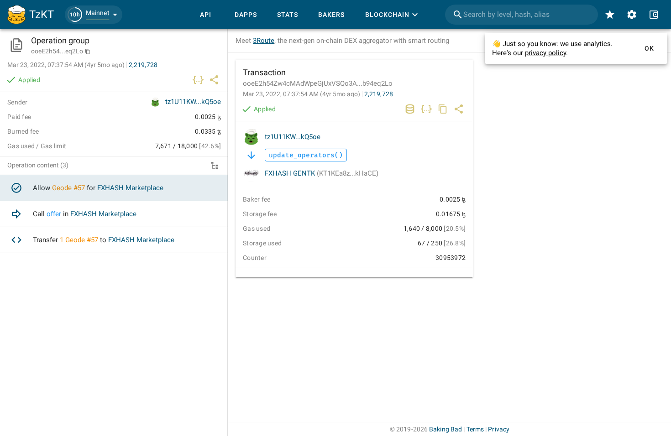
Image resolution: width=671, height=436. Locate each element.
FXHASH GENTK (321, 173)
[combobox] (521, 15)
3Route (263, 40)
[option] (114, 188)
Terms (475, 429)
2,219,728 (378, 94)
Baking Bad (445, 429)
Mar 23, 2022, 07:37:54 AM (301, 94)
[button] (93, 14)
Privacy (498, 429)
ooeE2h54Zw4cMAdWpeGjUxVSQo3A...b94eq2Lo (318, 83)
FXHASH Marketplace (130, 188)
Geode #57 (68, 188)
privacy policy (545, 53)
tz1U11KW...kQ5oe (292, 137)
